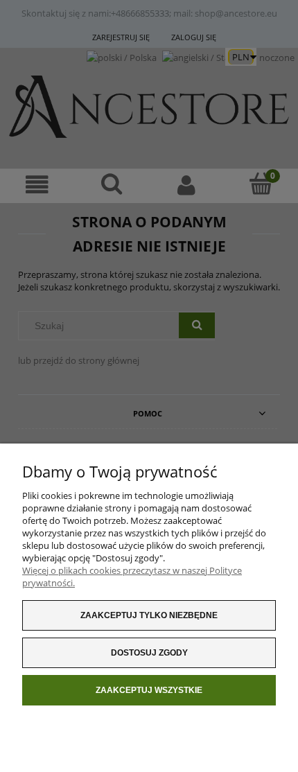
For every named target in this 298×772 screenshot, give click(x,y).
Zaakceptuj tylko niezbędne (149, 615)
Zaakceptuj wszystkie (149, 690)
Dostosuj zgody (149, 653)
